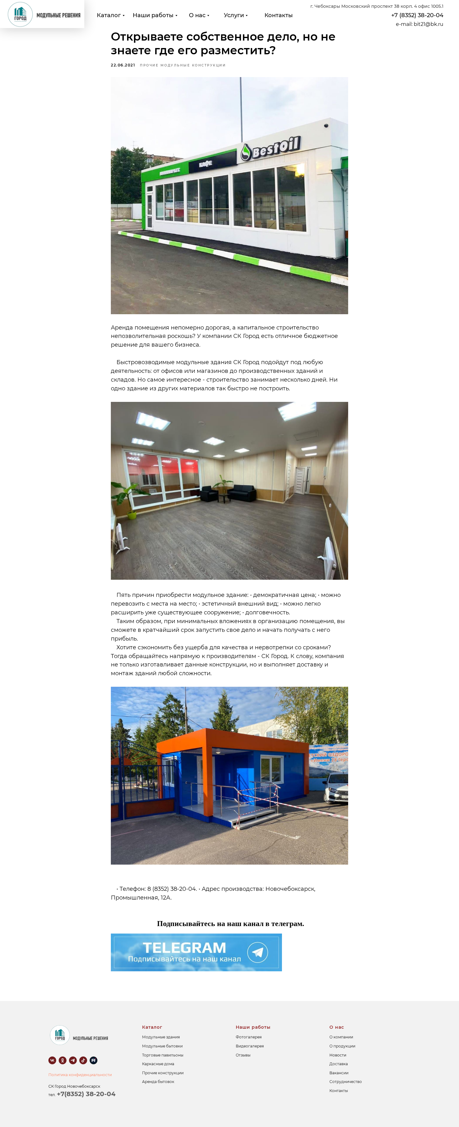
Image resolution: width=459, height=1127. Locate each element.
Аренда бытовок (158, 1081)
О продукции (342, 1046)
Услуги (234, 15)
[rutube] (93, 1060)
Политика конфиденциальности (80, 1074)
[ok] (63, 1060)
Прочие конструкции (163, 1073)
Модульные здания (161, 1037)
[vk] (52, 1060)
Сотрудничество (345, 1081)
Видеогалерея (250, 1046)
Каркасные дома (158, 1063)
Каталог (109, 15)
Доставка (338, 1063)
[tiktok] (83, 1060)
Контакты (278, 15)
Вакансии (338, 1073)
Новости (337, 1055)
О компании (341, 1037)
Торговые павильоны (162, 1055)
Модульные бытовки (162, 1046)
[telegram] (73, 1060)
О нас (197, 15)
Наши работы (153, 15)
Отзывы (243, 1055)
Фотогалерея (249, 1037)
